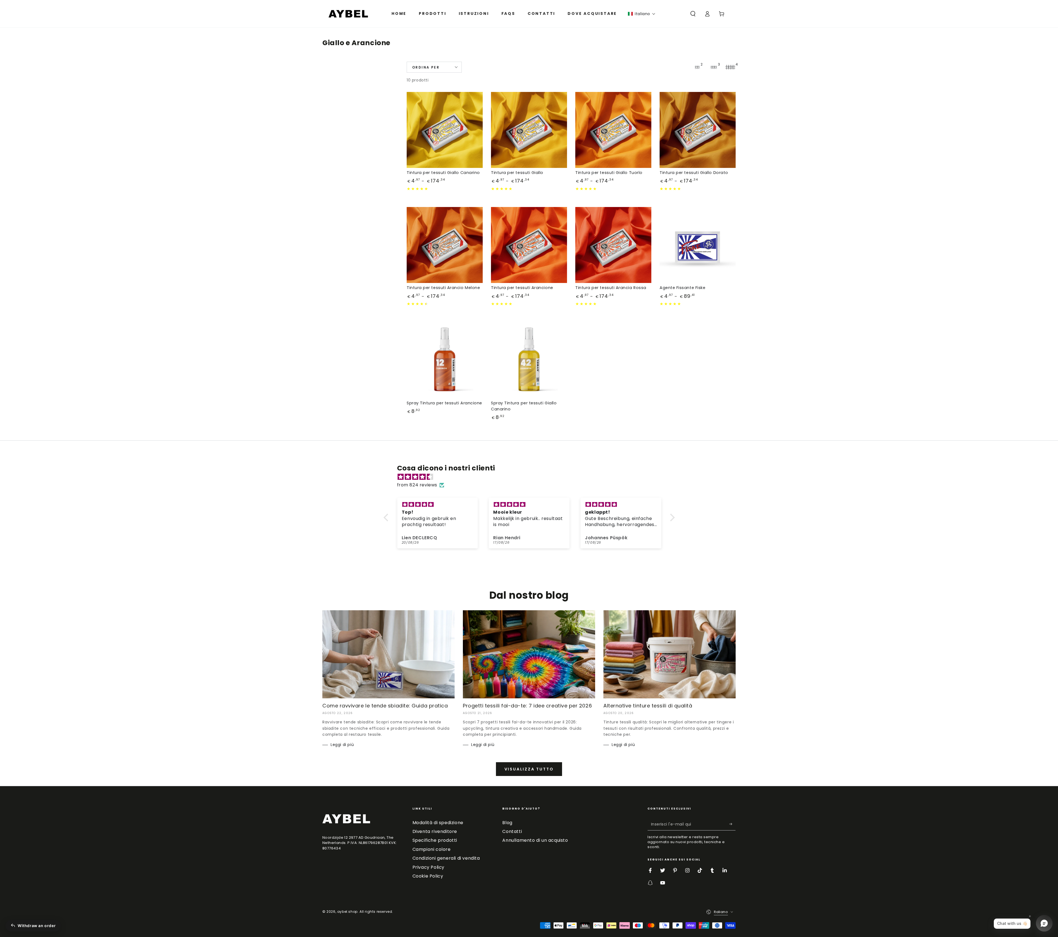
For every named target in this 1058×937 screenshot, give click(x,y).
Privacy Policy (428, 867)
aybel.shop (347, 911)
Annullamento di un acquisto (535, 840)
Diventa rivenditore (434, 831)
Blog (507, 822)
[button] (641, 14)
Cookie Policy (427, 876)
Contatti (512, 831)
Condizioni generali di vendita (446, 858)
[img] (532, 477)
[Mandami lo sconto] (732, 824)
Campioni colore (431, 849)
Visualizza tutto (529, 769)
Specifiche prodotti (434, 840)
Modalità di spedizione (437, 822)
